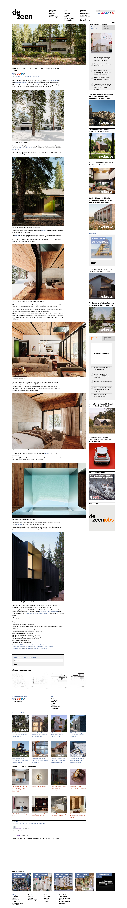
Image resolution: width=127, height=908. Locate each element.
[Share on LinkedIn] (22, 74)
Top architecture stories (98, 24)
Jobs (81, 12)
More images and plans (23, 670)
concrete (43, 230)
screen (17, 235)
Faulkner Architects (21, 82)
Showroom (84, 15)
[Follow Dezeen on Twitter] (111, 13)
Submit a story (64, 898)
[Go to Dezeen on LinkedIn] (106, 13)
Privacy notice (64, 901)
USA (45, 646)
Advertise (62, 900)
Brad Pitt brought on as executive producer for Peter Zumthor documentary (102, 72)
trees (37, 82)
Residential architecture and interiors (23, 646)
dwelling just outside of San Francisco (38, 613)
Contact (62, 903)
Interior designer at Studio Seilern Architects (102, 368)
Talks (66, 15)
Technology (53, 17)
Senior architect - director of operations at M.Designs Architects (102, 389)
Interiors (52, 13)
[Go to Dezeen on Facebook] (108, 13)
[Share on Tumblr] (24, 74)
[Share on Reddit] (20, 74)
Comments (63, 896)
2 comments (35, 77)
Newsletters (69, 18)
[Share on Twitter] (16, 74)
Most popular (94, 27)
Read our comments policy (37, 823)
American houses (17, 648)
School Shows (85, 17)
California (15, 149)
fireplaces (47, 453)
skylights (19, 524)
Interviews (68, 12)
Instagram (44, 648)
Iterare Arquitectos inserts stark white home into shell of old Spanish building (103, 58)
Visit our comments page (20, 823)
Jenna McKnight (17, 77)
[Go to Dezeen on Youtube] (113, 13)
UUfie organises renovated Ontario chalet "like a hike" (102, 78)
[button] (113, 22)
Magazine (52, 10)
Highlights (36, 648)
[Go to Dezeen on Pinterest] (102, 13)
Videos (67, 17)
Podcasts (68, 20)
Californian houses (25, 645)
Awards (83, 10)
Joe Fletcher (27, 618)
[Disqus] (49, 846)
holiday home (54, 80)
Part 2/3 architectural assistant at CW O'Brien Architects (101, 375)
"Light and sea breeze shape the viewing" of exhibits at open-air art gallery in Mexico (102, 86)
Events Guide (85, 13)
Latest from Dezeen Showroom (24, 766)
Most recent (106, 27)
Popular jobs (94, 338)
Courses (83, 18)
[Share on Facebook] (13, 74)
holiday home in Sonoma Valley (48, 611)
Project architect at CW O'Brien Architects (101, 395)
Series (66, 10)
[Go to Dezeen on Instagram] (104, 13)
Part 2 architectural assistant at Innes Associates (103, 382)
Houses (50, 646)
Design (51, 15)
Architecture (54, 12)
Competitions (85, 20)
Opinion (67, 13)
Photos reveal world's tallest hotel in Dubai (102, 65)
